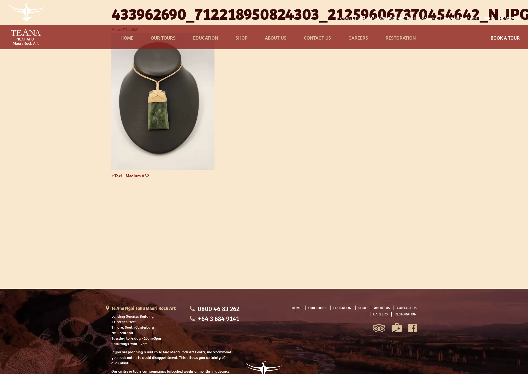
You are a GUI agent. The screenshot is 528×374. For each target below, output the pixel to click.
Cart (488, 18)
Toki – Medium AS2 (131, 176)
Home (126, 38)
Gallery (429, 18)
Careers (358, 38)
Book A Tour (505, 38)
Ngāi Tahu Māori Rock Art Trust (386, 18)
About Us (276, 38)
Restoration (401, 38)
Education (205, 38)
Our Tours (163, 38)
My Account (509, 18)
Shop (241, 38)
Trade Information (460, 18)
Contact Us (317, 38)
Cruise (345, 18)
